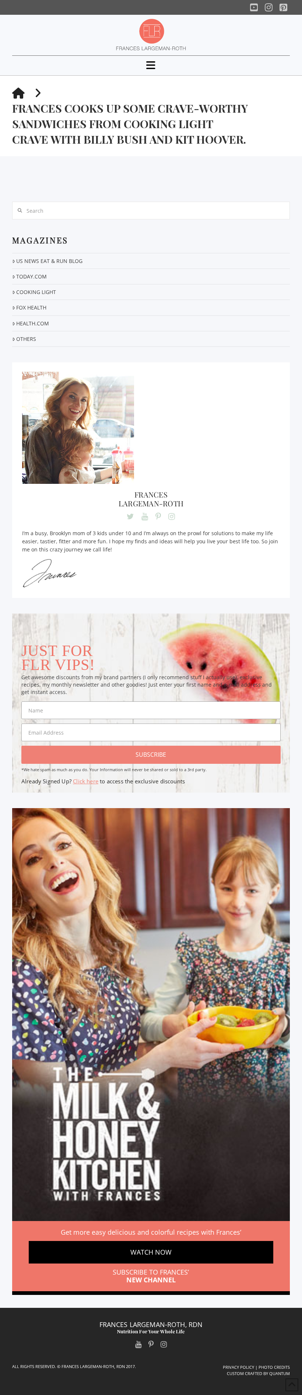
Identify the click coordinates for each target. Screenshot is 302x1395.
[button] (150, 65)
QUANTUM (279, 1373)
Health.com (32, 323)
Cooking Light (36, 291)
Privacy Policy (238, 1367)
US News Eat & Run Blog (49, 260)
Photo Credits (274, 1367)
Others (26, 338)
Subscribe (151, 755)
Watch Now (151, 1252)
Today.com (31, 276)
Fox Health (31, 307)
